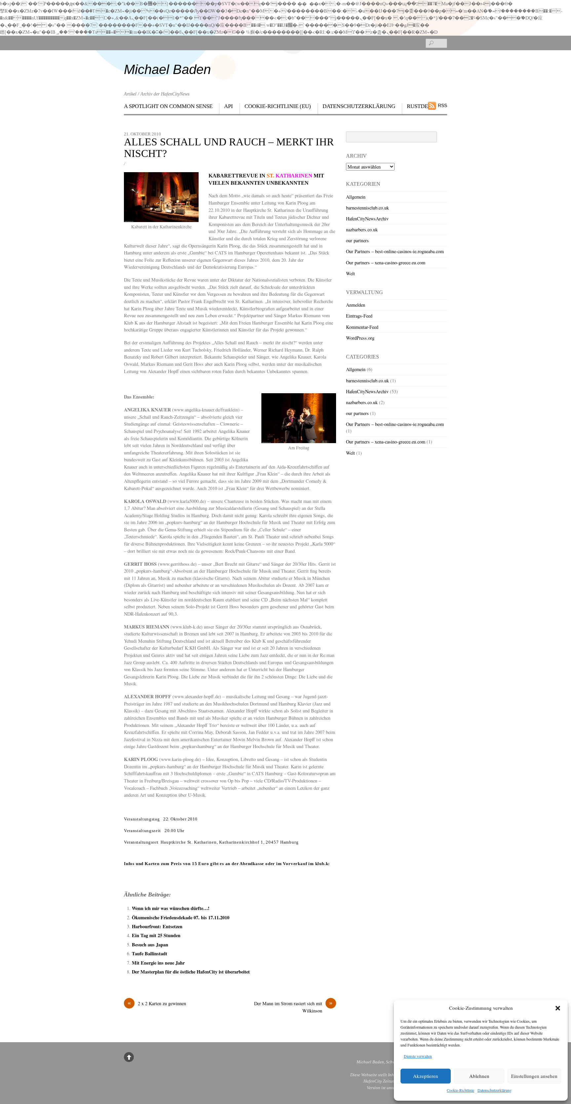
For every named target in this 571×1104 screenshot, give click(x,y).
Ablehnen (479, 1076)
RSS (442, 105)
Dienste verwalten (418, 1056)
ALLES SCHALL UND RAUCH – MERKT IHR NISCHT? (229, 147)
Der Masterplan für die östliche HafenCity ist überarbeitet (191, 971)
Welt (350, 273)
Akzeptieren (425, 1076)
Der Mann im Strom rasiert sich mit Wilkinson (293, 1007)
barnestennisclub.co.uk (367, 208)
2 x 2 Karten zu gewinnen (157, 1003)
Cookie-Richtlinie (460, 1090)
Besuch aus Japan (150, 944)
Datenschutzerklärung (494, 1090)
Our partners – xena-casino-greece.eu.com (385, 262)
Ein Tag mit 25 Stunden (156, 935)
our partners (357, 240)
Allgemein (355, 197)
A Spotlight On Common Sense (168, 106)
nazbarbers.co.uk (362, 229)
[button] (557, 1008)
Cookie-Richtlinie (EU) (278, 106)
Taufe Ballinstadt (149, 953)
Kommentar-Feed (362, 327)
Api (228, 106)
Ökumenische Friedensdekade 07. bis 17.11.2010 (180, 917)
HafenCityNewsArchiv (367, 218)
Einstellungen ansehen (534, 1076)
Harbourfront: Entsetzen (157, 926)
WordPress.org (360, 338)
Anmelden (355, 305)
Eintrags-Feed (359, 316)
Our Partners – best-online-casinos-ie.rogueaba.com (395, 251)
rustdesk (421, 106)
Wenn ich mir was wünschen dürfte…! (170, 908)
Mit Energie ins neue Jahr (158, 962)
